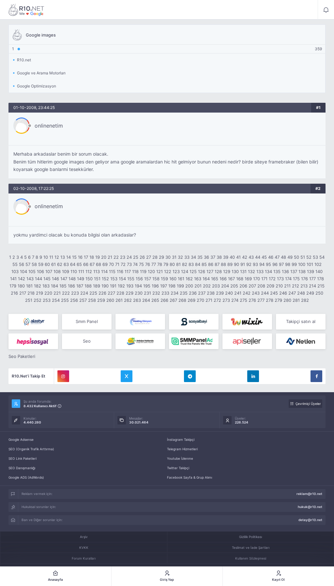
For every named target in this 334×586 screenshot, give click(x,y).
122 (167, 271)
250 (319, 293)
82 (184, 264)
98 (287, 264)
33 (187, 257)
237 (201, 293)
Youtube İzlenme (180, 458)
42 (244, 257)
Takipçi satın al (300, 321)
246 (283, 293)
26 (142, 257)
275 (243, 300)
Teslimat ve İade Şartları (250, 547)
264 (146, 300)
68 (98, 264)
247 (292, 293)
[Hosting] (33, 322)
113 (96, 271)
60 (47, 264)
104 (23, 271)
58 (34, 264)
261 (119, 300)
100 (301, 264)
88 (223, 264)
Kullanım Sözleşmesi (250, 558)
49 (290, 257)
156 (139, 278)
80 (172, 264)
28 (155, 257)
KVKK (83, 547)
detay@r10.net (310, 520)
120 (151, 271)
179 (12, 285)
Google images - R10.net (26, 9)
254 (56, 300)
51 (302, 257)
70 (111, 264)
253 (47, 300)
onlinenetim (49, 125)
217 (22, 293)
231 (147, 293)
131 (243, 271)
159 (164, 278)
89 (230, 264)
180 (21, 285)
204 (225, 285)
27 (148, 257)
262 (128, 300)
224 (84, 293)
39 (225, 257)
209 (270, 285)
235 (184, 293)
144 (38, 278)
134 (268, 271)
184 (54, 285)
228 (120, 293)
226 (102, 293)
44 (257, 257)
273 (226, 300)
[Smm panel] (194, 341)
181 (29, 285)
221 (57, 293)
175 (296, 278)
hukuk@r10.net (310, 507)
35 (200, 257)
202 (207, 285)
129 (226, 271)
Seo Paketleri (21, 356)
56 (21, 264)
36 (206, 257)
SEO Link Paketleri (22, 458)
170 (256, 278)
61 (53, 264)
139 (310, 271)
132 (251, 271)
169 (248, 278)
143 (30, 278)
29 (161, 257)
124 (184, 271)
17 (86, 257)
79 (165, 264)
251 (28, 300)
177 (312, 278)
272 (217, 300)
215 (321, 285)
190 (105, 285)
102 (318, 264)
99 (294, 264)
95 (268, 264)
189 (96, 285)
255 (65, 300)
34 (193, 257)
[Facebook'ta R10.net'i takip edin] (316, 376)
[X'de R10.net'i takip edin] (126, 376)
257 (83, 300)
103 (15, 271)
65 (79, 264)
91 (242, 264)
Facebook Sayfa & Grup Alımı (189, 477)
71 (117, 264)
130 (235, 271)
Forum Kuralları (84, 558)
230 (139, 293)
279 (278, 300)
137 (293, 271)
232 (156, 293)
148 (72, 278)
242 (246, 293)
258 (92, 300)
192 (121, 285)
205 (234, 285)
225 (93, 293)
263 (137, 300)
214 (312, 285)
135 (277, 271)
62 (59, 264)
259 (101, 300)
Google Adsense (21, 439)
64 (72, 264)
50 (296, 257)
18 (91, 257)
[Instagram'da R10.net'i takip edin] (63, 376)
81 (178, 264)
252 (37, 300)
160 (172, 278)
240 (229, 293)
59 (40, 264)
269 (191, 300)
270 (200, 300)
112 (88, 271)
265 (155, 300)
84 (197, 264)
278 (269, 300)
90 (236, 264)
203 (216, 285)
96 (275, 264)
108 (57, 271)
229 (129, 293)
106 (40, 271)
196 (155, 285)
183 (46, 285)
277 (261, 300)
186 (71, 285)
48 (283, 257)
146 (55, 278)
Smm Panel (87, 321)
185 (63, 285)
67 (92, 264)
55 (15, 264)
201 (198, 285)
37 (212, 257)
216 (14, 293)
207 (252, 285)
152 (105, 278)
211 (287, 285)
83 (191, 264)
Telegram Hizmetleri (182, 449)
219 (39, 293)
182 (37, 285)
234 (174, 293)
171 (264, 278)
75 (141, 264)
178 (320, 278)
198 (171, 285)
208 (261, 285)
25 (135, 257)
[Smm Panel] (194, 322)
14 (68, 257)
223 (75, 293)
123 (176, 271)
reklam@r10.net (309, 494)
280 (287, 300)
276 (252, 300)
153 (113, 278)
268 (182, 300)
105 (32, 271)
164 (206, 278)
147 (63, 278)
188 (88, 285)
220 (48, 293)
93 (255, 264)
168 (239, 278)
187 (79, 285)
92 (248, 264)
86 (210, 264)
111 (81, 271)
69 (105, 264)
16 (80, 257)
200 (189, 285)
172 (272, 278)
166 (223, 278)
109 (65, 271)
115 (112, 271)
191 (113, 285)
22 (116, 257)
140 (319, 271)
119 (143, 271)
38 (219, 257)
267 (173, 300)
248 (301, 293)
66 (85, 264)
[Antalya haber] (140, 341)
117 (128, 271)
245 (274, 293)
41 (238, 257)
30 (168, 257)
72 (123, 264)
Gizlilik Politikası (250, 537)
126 (201, 271)
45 (264, 257)
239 (220, 293)
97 (281, 264)
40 (232, 257)
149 (80, 278)
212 (295, 285)
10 (45, 257)
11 (51, 257)
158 (155, 278)
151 (97, 278)
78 (159, 264)
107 (48, 271)
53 (315, 257)
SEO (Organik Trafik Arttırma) (31, 449)
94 (262, 264)
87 (217, 264)
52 (308, 257)
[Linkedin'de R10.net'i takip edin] (253, 376)
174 (288, 278)
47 (277, 257)
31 (174, 257)
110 (73, 271)
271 (208, 300)
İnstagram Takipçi (180, 439)
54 (322, 257)
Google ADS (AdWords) (26, 477)
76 (147, 264)
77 (153, 264)
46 (270, 257)
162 (189, 278)
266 (164, 300)
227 (111, 293)
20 (103, 257)
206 (243, 285)
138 (302, 271)
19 (97, 257)
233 (165, 293)
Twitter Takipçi (178, 468)
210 (279, 285)
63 (66, 264)
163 (197, 278)
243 (256, 293)
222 (66, 293)
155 (130, 278)
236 (193, 293)
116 (120, 271)
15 (74, 257)
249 (310, 293)
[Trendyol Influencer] (247, 322)
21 (110, 257)
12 (56, 257)
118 (135, 271)
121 (159, 271)
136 (285, 271)
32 (180, 257)
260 (110, 300)
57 (27, 264)
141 (13, 278)
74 (135, 264)
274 (234, 300)
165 (214, 278)
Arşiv (84, 537)
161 (181, 278)
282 (305, 300)
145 (47, 278)
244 (265, 293)
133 (260, 271)
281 (296, 300)
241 (237, 293)
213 (304, 285)
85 (204, 264)
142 (21, 278)
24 (129, 257)
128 (218, 271)
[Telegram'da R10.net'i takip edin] (190, 376)
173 (280, 278)
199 (180, 285)
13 (62, 257)
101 (310, 264)
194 (138, 285)
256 (74, 300)
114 (104, 271)
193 (129, 285)
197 (163, 285)
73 (129, 264)
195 (146, 285)
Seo (87, 341)
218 (31, 293)
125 (193, 271)
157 (147, 278)
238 (211, 293)
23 (122, 257)
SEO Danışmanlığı (21, 468)
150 (89, 278)
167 (231, 278)
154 (122, 278)
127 (209, 271)
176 (304, 278)
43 (251, 257)
